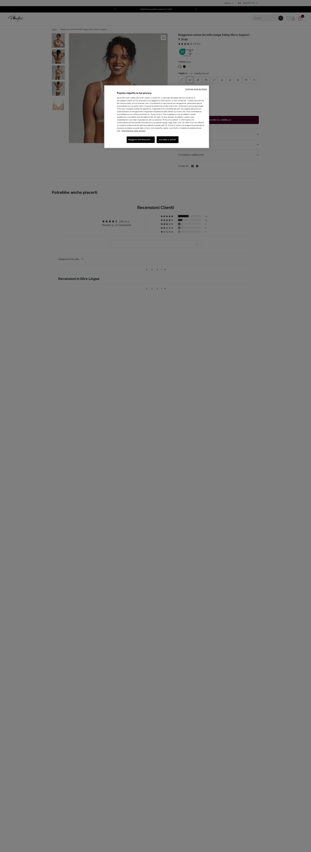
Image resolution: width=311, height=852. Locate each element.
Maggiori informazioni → (140, 140)
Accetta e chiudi (167, 140)
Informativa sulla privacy (133, 131)
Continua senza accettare (196, 89)
